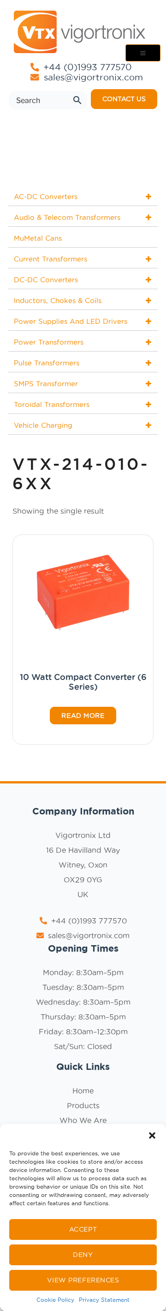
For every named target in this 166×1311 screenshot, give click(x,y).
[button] (152, 1135)
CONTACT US (124, 99)
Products (83, 1105)
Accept (83, 1229)
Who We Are (83, 1120)
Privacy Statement (104, 1300)
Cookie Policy (55, 1300)
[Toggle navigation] (142, 52)
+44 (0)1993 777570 (86, 67)
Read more (82, 715)
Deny (83, 1254)
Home (83, 1090)
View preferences (83, 1280)
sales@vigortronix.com (93, 77)
